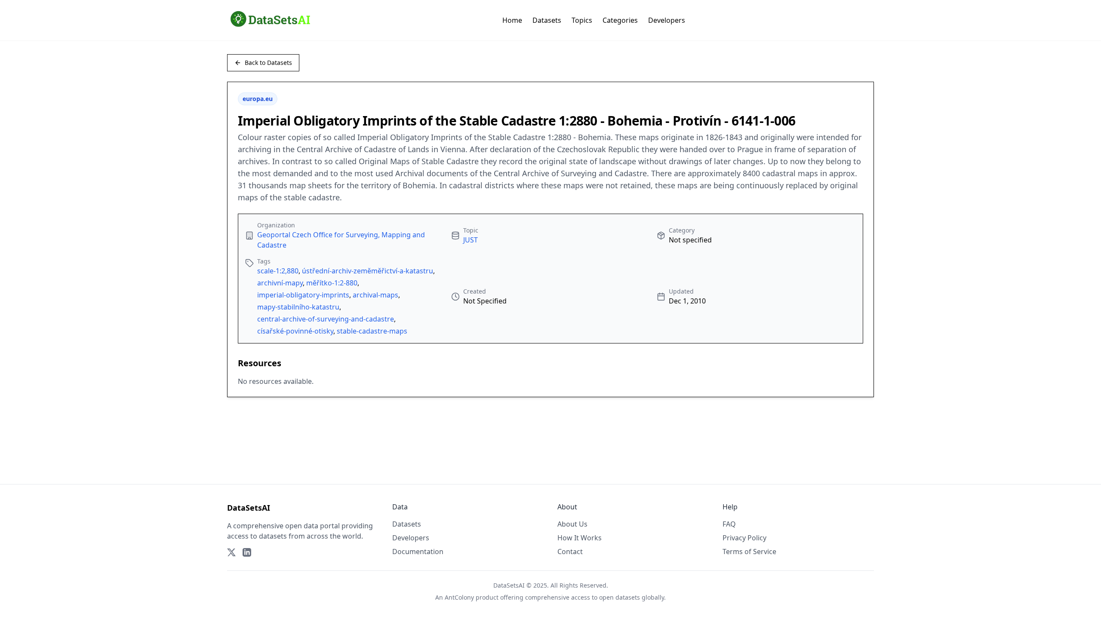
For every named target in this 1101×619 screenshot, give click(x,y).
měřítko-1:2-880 (331, 283)
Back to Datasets (268, 62)
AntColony (459, 597)
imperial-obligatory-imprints (303, 295)
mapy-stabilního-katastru (298, 307)
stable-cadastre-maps (372, 331)
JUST (470, 240)
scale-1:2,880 (277, 271)
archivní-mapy (280, 283)
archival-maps (375, 295)
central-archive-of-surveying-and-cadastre (325, 319)
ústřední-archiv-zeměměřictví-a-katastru (367, 271)
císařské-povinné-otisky (295, 331)
